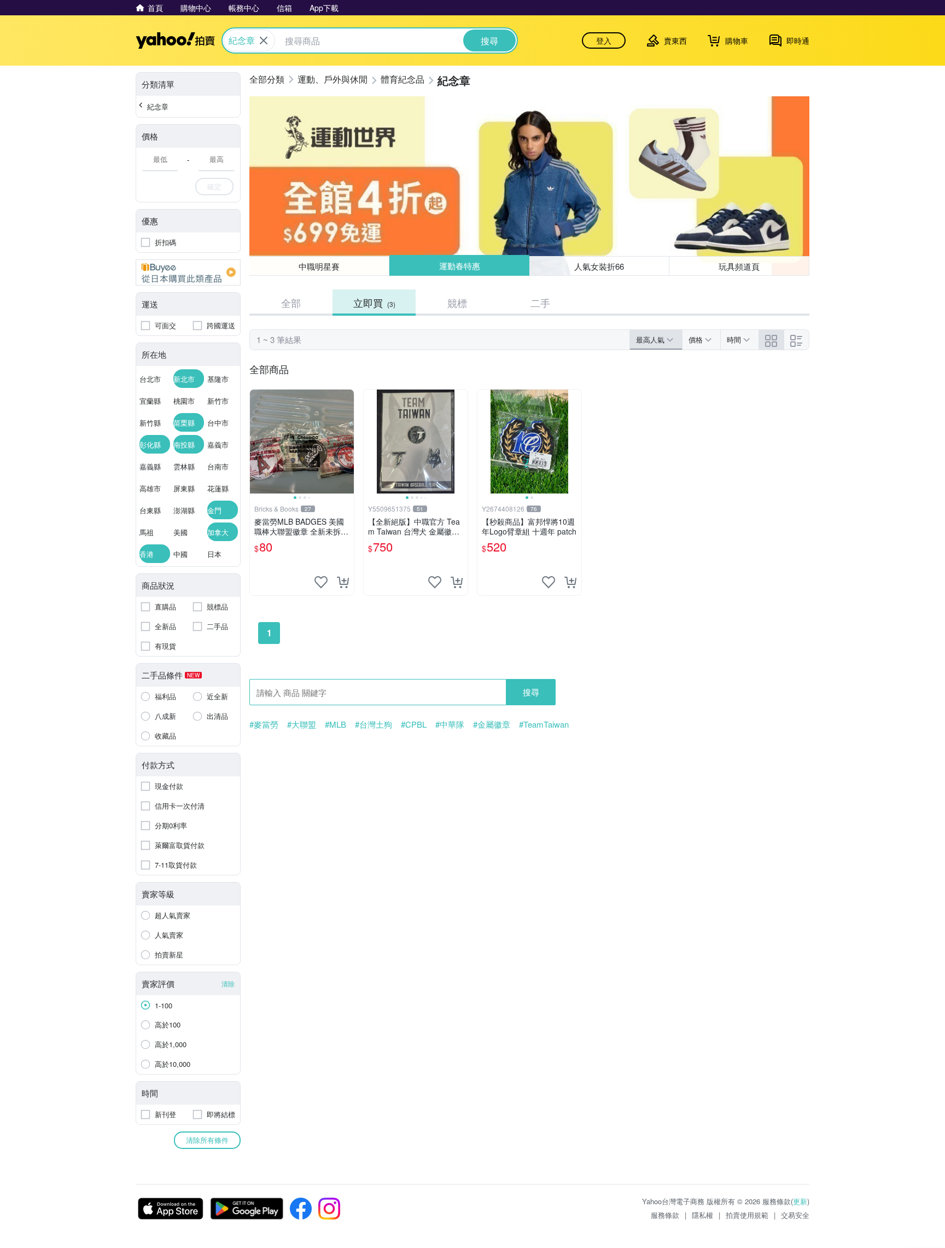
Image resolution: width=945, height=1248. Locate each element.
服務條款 (665, 1215)
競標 (457, 302)
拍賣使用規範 (747, 1215)
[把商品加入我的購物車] (342, 582)
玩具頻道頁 (739, 266)
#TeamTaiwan (544, 724)
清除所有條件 (207, 1140)
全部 (291, 302)
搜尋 (531, 692)
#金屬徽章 (491, 724)
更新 (800, 1201)
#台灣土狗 (373, 724)
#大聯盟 (301, 724)
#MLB (335, 724)
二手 (540, 302)
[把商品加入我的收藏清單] (321, 582)
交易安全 (795, 1215)
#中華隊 (449, 724)
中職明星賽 (319, 266)
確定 (214, 186)
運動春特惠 (459, 266)
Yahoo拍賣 (175, 40)
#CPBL (414, 724)
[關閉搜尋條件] (263, 40)
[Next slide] (347, 441)
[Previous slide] (257, 441)
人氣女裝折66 (600, 265)
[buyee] (188, 272)
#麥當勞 (263, 724)
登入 (603, 40)
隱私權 (702, 1215)
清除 (228, 983)
